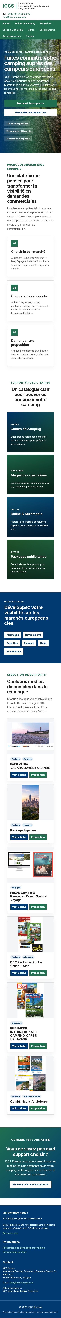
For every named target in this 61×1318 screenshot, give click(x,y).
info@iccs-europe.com (14, 17)
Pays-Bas (12, 643)
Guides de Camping (25, 23)
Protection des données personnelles (24, 1247)
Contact (30, 36)
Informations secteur (15, 1252)
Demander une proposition (30, 112)
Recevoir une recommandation (30, 1184)
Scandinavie (14, 651)
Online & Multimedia (13, 30)
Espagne (29, 643)
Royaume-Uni (33, 634)
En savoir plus (10, 1233)
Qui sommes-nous (12, 36)
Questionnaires (47, 30)
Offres (31, 30)
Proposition (38, 774)
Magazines (45, 23)
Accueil (6, 23)
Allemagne (13, 634)
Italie (43, 643)
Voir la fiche (19, 774)
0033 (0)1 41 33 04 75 (19, 14)
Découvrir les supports (30, 103)
